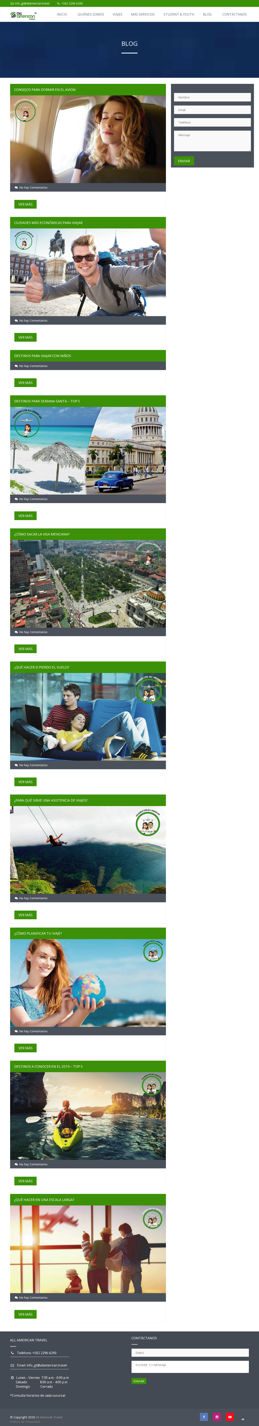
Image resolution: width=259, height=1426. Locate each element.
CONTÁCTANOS (234, 14)
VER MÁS (25, 204)
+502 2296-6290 (72, 3)
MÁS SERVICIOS (143, 14)
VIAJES (117, 14)
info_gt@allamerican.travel (32, 3)
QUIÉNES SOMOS (91, 14)
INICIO (62, 14)
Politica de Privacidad (25, 1422)
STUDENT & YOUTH (178, 14)
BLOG (207, 14)
